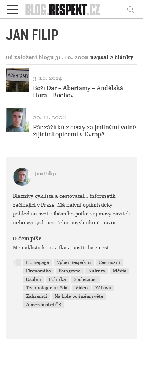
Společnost (85, 279)
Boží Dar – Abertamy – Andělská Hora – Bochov (78, 91)
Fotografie (70, 271)
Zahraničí (36, 296)
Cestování (109, 262)
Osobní (33, 279)
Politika (57, 279)
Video (81, 288)
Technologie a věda (46, 288)
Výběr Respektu (74, 262)
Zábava (103, 288)
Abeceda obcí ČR (43, 305)
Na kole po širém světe (79, 296)
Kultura (96, 271)
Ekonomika (38, 271)
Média (119, 271)
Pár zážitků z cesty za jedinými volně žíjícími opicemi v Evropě (84, 131)
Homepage (37, 262)
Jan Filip (45, 174)
